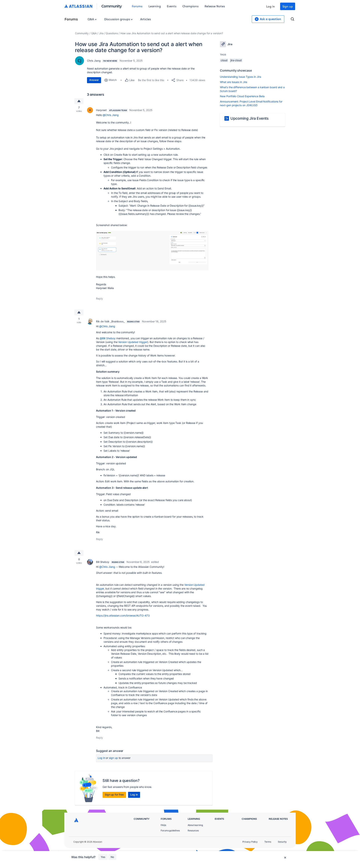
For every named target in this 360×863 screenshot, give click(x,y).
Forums (137, 6)
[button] (152, 250)
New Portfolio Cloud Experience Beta (242, 96)
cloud (224, 60)
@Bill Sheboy (108, 338)
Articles (145, 19)
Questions (112, 33)
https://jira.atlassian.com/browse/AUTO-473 (122, 615)
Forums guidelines (170, 830)
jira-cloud (236, 60)
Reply (99, 298)
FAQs (163, 825)
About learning (195, 825)
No (112, 857)
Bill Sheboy (102, 561)
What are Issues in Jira (233, 82)
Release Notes (215, 6)
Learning (154, 6)
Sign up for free (114, 794)
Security (282, 841)
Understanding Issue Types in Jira (240, 76)
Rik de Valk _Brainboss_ (110, 321)
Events (171, 6)
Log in (270, 6)
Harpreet (101, 110)
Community (111, 6)
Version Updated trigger (132, 342)
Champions (190, 6)
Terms (267, 841)
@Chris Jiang (111, 115)
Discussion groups (117, 19)
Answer (94, 79)
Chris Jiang (94, 60)
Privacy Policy (250, 841)
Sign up (287, 6)
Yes (103, 857)
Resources (193, 830)
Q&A (91, 19)
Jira (101, 33)
